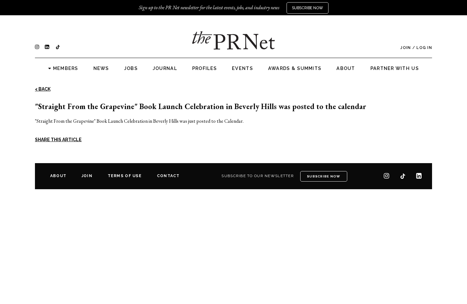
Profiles (204, 68)
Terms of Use (125, 176)
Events (242, 68)
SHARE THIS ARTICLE (58, 139)
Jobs (131, 68)
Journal (165, 68)
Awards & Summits (294, 68)
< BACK (43, 89)
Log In (424, 47)
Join (405, 47)
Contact (168, 176)
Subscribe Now (307, 8)
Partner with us (394, 68)
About (345, 68)
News (101, 68)
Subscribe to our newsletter (257, 176)
